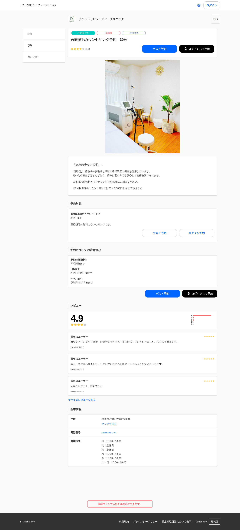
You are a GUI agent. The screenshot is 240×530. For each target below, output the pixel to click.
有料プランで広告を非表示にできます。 (120, 504)
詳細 (30, 34)
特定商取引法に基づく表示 (176, 521)
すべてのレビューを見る (81, 399)
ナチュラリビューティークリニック (38, 5)
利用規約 (124, 521)
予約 (30, 45)
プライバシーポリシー (145, 521)
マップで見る (109, 423)
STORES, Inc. (27, 521)
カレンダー (33, 56)
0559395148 (109, 432)
